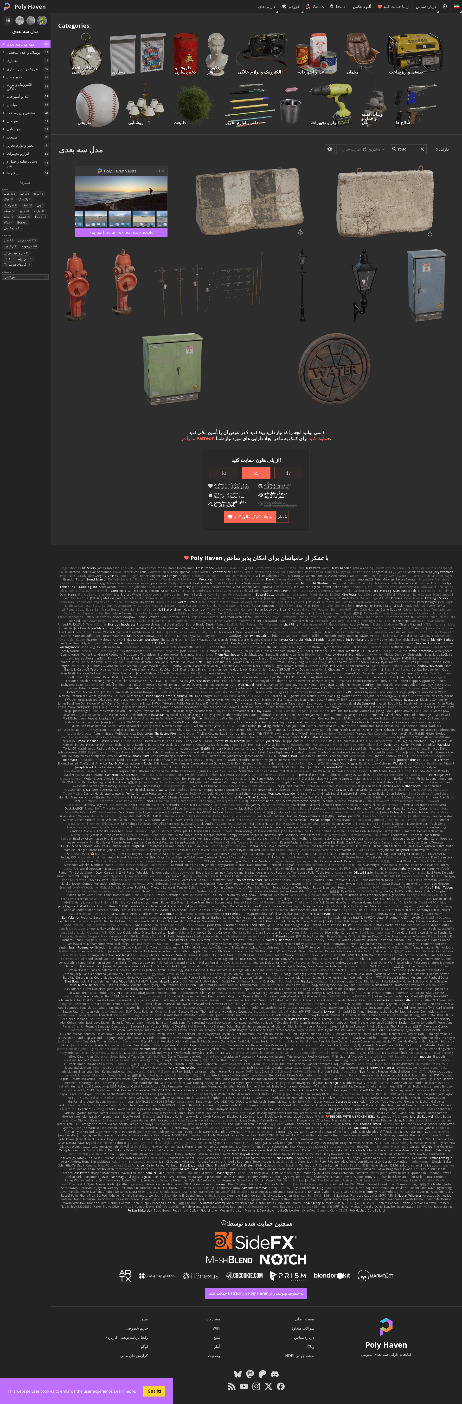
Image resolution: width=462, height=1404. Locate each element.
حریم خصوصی (136, 1328)
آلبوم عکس (362, 6)
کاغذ (8, 217)
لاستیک (24, 217)
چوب (9, 193)
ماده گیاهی (12, 228)
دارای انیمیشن (18, 253)
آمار (217, 1346)
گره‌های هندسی (19, 265)
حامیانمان (292, 558)
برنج (38, 193)
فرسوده (29, 246)
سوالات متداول (302, 1328)
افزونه (268, 496)
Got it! (154, 1391)
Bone (22, 222)
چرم (24, 211)
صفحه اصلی (304, 1319)
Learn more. (125, 1391)
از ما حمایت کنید (396, 6)
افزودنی (294, 6)
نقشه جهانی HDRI (299, 1355)
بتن (40, 205)
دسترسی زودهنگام (277, 484)
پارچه (39, 211)
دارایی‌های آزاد (238, 487)
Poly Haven (30, 6)
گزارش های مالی (134, 1355)
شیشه (9, 211)
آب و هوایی (27, 240)
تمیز (8, 240)
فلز (24, 193)
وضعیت (214, 1355)
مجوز (144, 1319)
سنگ (27, 205)
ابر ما (218, 505)
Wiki (216, 1328)
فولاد (8, 199)
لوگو (144, 1346)
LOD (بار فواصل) (20, 259)
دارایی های (266, 6)
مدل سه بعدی (81, 149)
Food (40, 217)
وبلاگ (310, 1346)
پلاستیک (25, 199)
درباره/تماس (426, 6)
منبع (216, 1337)
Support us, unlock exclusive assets (121, 232)
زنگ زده (10, 246)
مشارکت (213, 1319)
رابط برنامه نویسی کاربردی (126, 1337)
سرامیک (11, 205)
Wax (8, 222)
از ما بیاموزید (276, 502)
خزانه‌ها (219, 496)
